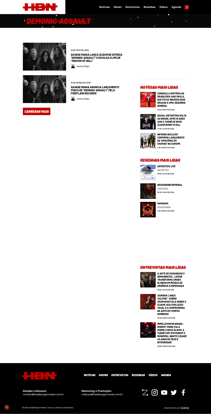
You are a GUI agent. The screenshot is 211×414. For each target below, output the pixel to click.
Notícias (104, 7)
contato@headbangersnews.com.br (43, 394)
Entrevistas (133, 7)
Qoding (184, 407)
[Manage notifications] (6, 407)
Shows (118, 7)
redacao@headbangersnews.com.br (102, 394)
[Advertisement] (164, 59)
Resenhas (149, 7)
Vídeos (163, 7)
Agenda (176, 7)
